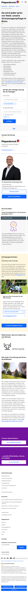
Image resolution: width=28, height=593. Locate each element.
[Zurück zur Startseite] (11, 2)
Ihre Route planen (7, 150)
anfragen (9, 121)
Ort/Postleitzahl (5, 544)
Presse (3, 532)
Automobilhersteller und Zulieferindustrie (12, 499)
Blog (3, 524)
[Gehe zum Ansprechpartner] (14, 129)
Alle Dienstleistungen (7, 492)
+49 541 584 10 (5, 554)
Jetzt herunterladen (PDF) (11, 311)
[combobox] (14, 112)
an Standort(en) (8, 108)
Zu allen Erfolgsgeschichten (14, 325)
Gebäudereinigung (6, 480)
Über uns (4, 522)
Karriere (4, 529)
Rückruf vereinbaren (14, 196)
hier (7, 581)
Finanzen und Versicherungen (9, 508)
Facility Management (7, 478)
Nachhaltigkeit (5, 527)
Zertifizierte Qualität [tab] (7, 218)
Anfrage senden (14, 191)
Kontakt (4, 539)
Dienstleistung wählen (11, 99)
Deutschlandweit (9, 114)
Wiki (3, 534)
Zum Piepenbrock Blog (14, 442)
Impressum (21, 561)
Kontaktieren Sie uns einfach (14, 82)
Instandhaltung (5, 483)
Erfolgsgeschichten (7, 515)
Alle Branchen (5, 512)
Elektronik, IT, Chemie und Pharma (10, 506)
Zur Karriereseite (14, 462)
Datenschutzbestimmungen (9, 561)
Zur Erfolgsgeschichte (9, 316)
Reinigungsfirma (6, 476)
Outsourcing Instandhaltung (9, 485)
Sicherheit (4, 488)
